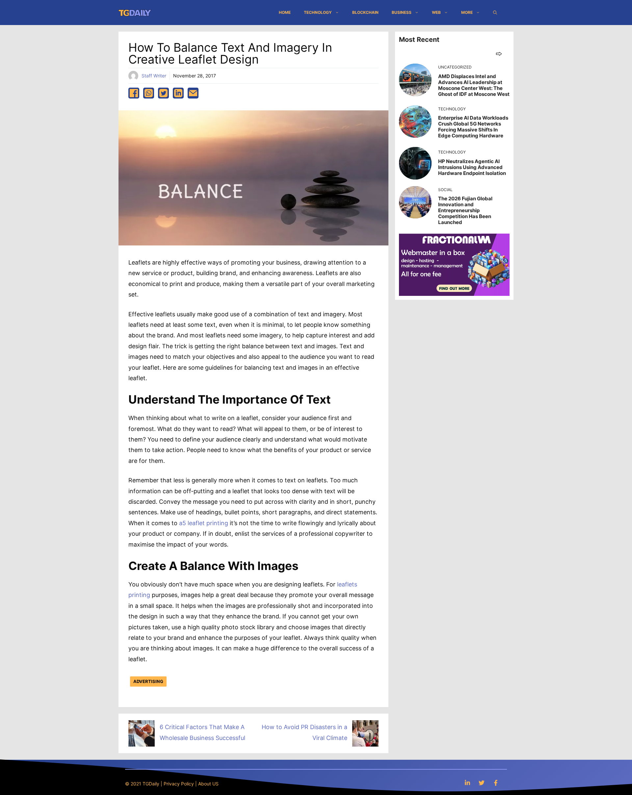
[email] (193, 93)
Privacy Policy (179, 783)
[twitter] (163, 93)
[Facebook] (496, 783)
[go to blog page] (498, 53)
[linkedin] (178, 93)
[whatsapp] (148, 93)
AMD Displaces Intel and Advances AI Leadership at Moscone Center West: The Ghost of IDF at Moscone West (474, 85)
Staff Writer (154, 75)
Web (436, 12)
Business (401, 12)
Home (285, 12)
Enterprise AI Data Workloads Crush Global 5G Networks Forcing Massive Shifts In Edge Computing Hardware (473, 127)
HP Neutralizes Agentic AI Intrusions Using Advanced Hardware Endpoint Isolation (472, 167)
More (467, 12)
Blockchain (365, 12)
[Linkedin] (467, 783)
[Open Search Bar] (495, 12)
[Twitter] (482, 783)
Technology (318, 12)
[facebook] (133, 93)
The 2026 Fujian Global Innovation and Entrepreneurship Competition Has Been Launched (465, 210)
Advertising (148, 681)
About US (208, 783)
